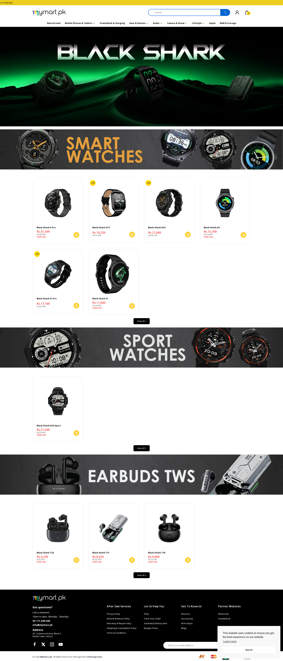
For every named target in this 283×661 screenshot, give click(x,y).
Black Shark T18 (156, 552)
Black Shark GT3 (101, 227)
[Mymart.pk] (49, 12)
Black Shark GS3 (156, 227)
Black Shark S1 (100, 298)
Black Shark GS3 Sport (49, 425)
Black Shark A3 (212, 227)
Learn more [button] (229, 641)
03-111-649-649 (41, 620)
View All (141, 321)
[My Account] (237, 12)
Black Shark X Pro (46, 227)
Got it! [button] (249, 650)
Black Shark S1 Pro (47, 298)
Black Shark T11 (100, 552)
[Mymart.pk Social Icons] (35, 645)
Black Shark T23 (45, 552)
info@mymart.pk (43, 624)
